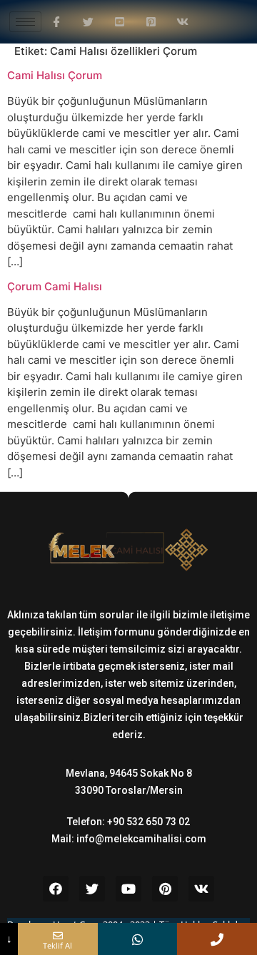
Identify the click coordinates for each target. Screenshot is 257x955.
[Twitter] (92, 889)
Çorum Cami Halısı (54, 286)
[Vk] (201, 889)
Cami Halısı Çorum (54, 75)
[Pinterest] (165, 889)
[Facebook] (56, 889)
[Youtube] (128, 889)
